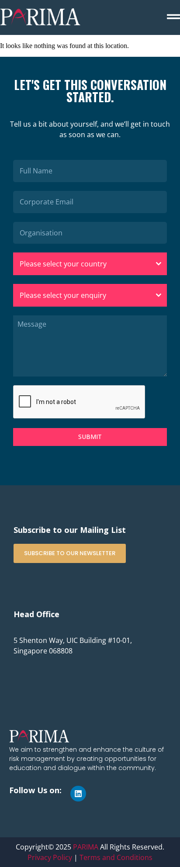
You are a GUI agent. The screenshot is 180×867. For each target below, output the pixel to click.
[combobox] (90, 263)
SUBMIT (90, 436)
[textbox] (81, 263)
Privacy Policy (50, 857)
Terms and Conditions (116, 857)
